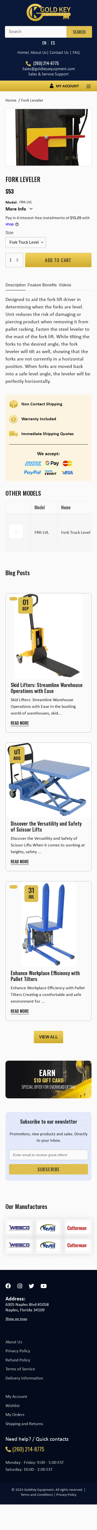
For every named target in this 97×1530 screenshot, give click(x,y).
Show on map (16, 1318)
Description (15, 285)
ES (53, 42)
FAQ (76, 52)
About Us (13, 1342)
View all (48, 1037)
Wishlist (12, 1405)
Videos (65, 285)
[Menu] (88, 86)
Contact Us (59, 52)
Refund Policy (17, 1360)
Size (9, 233)
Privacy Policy (17, 1350)
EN (44, 42)
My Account (16, 1396)
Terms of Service (20, 1369)
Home (22, 52)
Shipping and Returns (24, 1423)
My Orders (14, 1414)
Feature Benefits (42, 285)
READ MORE (20, 723)
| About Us (37, 52)
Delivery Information (24, 1378)
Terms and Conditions (37, 1494)
